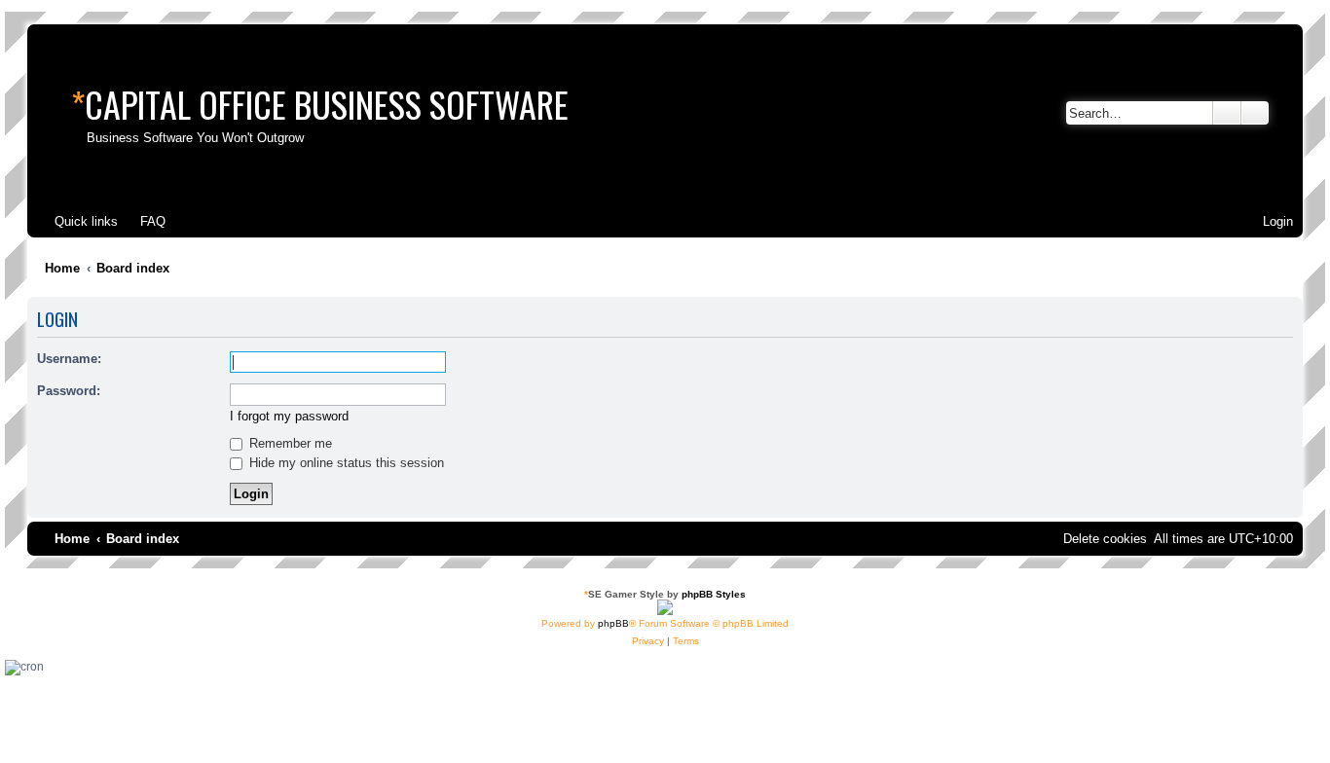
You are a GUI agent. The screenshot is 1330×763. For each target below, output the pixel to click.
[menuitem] (144, 221)
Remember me (288, 443)
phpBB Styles (714, 594)
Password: (68, 390)
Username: (69, 358)
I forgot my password (289, 416)
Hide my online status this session (344, 462)
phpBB (613, 623)
